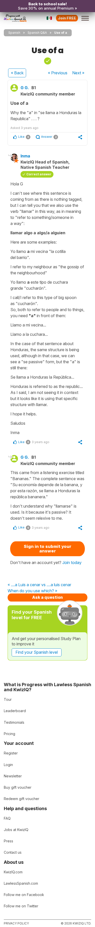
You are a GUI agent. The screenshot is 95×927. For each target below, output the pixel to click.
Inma (25, 155)
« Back (17, 72)
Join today (72, 562)
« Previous (57, 72)
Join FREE (67, 18)
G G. (25, 87)
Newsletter (13, 776)
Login (8, 765)
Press (8, 841)
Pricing (9, 734)
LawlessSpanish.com (21, 883)
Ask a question (47, 597)
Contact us (13, 852)
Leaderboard (15, 711)
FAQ (7, 818)
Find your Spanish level (36, 652)
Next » (78, 72)
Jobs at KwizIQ (16, 829)
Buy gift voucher (17, 787)
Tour (8, 699)
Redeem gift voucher (21, 799)
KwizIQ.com (13, 872)
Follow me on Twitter (21, 906)
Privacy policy (16, 923)
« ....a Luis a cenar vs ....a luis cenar (39, 585)
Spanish (14, 33)
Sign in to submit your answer (47, 549)
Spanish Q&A (37, 33)
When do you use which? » (32, 591)
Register (11, 753)
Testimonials (14, 722)
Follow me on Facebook (24, 894)
